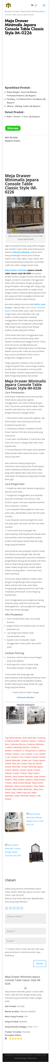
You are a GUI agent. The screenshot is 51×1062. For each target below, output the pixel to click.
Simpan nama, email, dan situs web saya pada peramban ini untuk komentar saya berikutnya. (24, 952)
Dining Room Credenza (35, 750)
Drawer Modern (12, 770)
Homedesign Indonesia (25, 1058)
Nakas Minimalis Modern (25, 795)
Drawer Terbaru (20, 773)
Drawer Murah (26, 770)
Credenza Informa (18, 744)
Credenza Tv (18, 750)
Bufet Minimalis (29, 737)
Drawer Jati (26, 760)
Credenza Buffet (12, 741)
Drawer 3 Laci (19, 754)
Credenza (41, 737)
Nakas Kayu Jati (23, 792)
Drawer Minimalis (12, 766)
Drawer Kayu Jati (12, 763)
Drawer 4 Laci (32, 754)
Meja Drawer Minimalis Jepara (22, 177)
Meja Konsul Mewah (22, 783)
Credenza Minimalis (35, 744)
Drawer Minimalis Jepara (32, 766)
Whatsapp (12, 128)
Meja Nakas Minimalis (22, 789)
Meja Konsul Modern (23, 786)
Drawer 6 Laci (17, 757)
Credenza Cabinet (28, 741)
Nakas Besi (38, 789)
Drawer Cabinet (31, 757)
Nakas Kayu (10, 792)
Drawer (16, 11)
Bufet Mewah (15, 737)
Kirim (39, 963)
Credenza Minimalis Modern (17, 747)
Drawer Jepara (38, 760)
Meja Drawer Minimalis (25, 381)
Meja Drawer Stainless (23, 779)
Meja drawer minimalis (16, 270)
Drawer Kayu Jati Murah (31, 763)
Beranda (8, 11)
